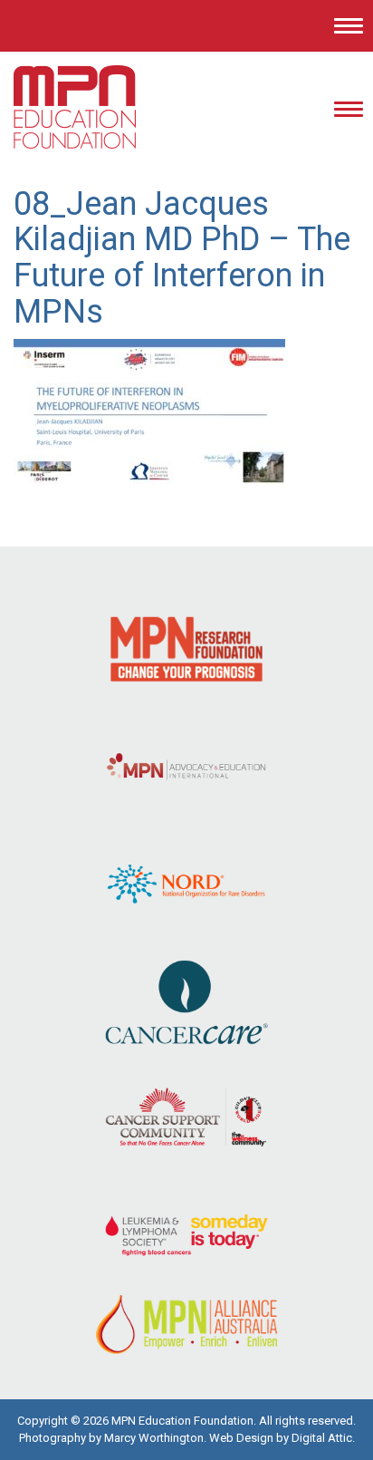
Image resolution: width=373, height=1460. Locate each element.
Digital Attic (322, 1438)
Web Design (241, 1438)
